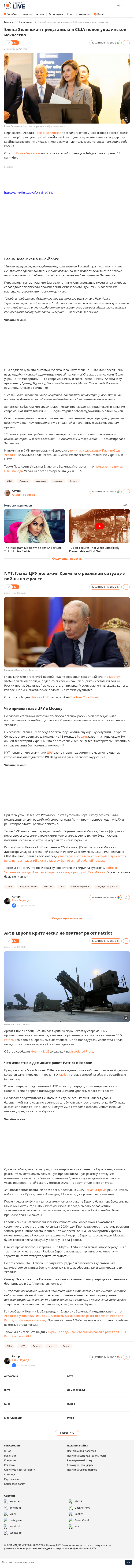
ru (118, 5)
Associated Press (81, 1051)
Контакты (10, 1460)
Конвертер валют (14, 1483)
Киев (7, 1403)
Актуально (11, 1376)
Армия (40, 14)
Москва (48, 886)
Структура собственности (19, 1469)
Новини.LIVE (40, 697)
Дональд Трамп (95, 1190)
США (9, 480)
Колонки (84, 14)
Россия (73, 480)
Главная (8, 22)
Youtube (15, 1501)
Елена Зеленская (49, 133)
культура (57, 480)
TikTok (78, 1501)
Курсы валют (12, 1479)
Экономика (56, 14)
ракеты (51, 1346)
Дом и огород (76, 1389)
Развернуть (67, 1432)
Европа (36, 1346)
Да (128, 1562)
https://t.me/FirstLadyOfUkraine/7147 (28, 193)
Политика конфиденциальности (86, 1455)
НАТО (22, 1346)
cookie (31, 1562)
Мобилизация (13, 1417)
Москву (114, 677)
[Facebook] (14, 905)
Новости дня (25, 22)
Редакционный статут (80, 1460)
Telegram (15, 1507)
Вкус (7, 1389)
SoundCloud (82, 1520)
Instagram (16, 1520)
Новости (26, 14)
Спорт (71, 14)
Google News (82, 1507)
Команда (9, 1474)
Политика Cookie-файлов (82, 1469)
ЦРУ (50, 752)
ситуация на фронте (107, 886)
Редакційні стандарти (80, 1465)
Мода (70, 1417)
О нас (7, 1451)
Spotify (79, 1514)
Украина (24, 480)
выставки (41, 480)
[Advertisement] (67, 177)
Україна (12, 14)
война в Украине (80, 886)
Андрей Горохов (23, 495)
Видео (101, 14)
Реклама (9, 1465)
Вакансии (10, 1455)
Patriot (8, 1040)
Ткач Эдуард (20, 900)
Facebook (15, 1526)
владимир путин (28, 886)
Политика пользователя (81, 1451)
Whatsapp (16, 1532)
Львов (71, 1403)
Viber (13, 1514)
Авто (70, 1376)
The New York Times (84, 697)
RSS (77, 1526)
